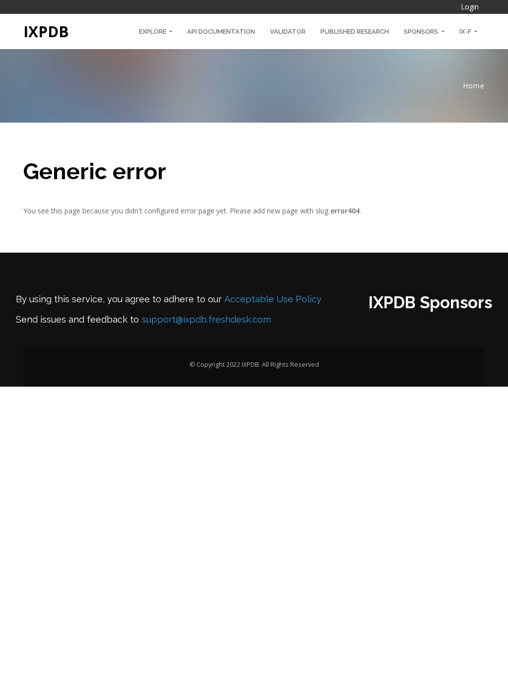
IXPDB (46, 31)
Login (470, 6)
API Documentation (221, 31)
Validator (288, 31)
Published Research (354, 31)
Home (474, 85)
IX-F (466, 31)
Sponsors (422, 31)
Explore (153, 31)
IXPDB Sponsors (430, 302)
